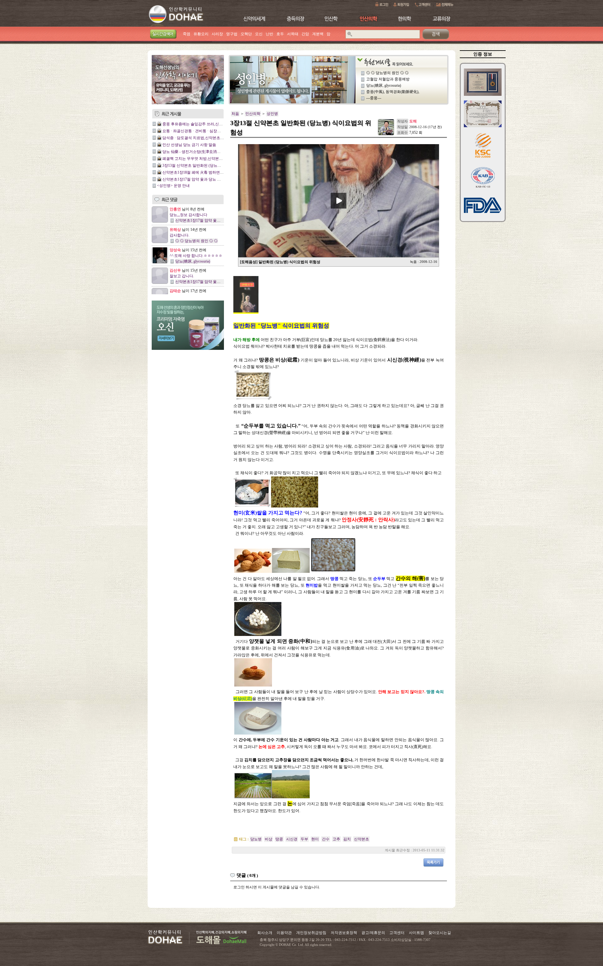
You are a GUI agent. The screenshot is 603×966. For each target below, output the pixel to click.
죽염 (186, 34)
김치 (347, 839)
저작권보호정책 (344, 933)
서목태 (292, 34)
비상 (268, 839)
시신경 (291, 839)
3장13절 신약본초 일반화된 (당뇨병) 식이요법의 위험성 (208, 165)
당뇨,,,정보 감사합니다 (188, 215)
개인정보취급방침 (311, 933)
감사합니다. (179, 235)
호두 (280, 34)
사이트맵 (416, 933)
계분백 (317, 34)
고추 (336, 839)
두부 (304, 839)
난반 (269, 34)
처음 (235, 113)
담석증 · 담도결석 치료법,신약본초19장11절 (198, 138)
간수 (325, 839)
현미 (315, 839)
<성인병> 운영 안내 (173, 185)
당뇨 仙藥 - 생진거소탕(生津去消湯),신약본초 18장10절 (208, 151)
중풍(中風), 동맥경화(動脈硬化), (392, 92)
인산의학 (252, 113)
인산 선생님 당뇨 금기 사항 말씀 (189, 145)
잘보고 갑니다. (182, 276)
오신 (259, 34)
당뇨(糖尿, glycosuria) (192, 261)
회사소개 (264, 933)
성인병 (272, 113)
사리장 (217, 34)
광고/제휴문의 (373, 933)
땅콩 (279, 839)
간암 (305, 34)
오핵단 (246, 34)
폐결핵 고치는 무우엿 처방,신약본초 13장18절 (200, 158)
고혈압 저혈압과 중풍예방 (388, 79)
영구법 (231, 34)
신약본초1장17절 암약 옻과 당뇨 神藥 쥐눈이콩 (201, 179)
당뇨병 (256, 839)
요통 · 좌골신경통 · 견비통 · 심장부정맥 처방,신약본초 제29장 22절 (218, 131)
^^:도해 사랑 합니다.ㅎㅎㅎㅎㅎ (196, 255)
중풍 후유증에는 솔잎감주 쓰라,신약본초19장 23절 (204, 124)
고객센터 (397, 933)
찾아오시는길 (439, 933)
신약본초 (361, 839)
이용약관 (284, 933)
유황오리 (201, 34)
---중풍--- (373, 98)
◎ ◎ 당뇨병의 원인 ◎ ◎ (196, 241)
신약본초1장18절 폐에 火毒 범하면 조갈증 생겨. (202, 172)
